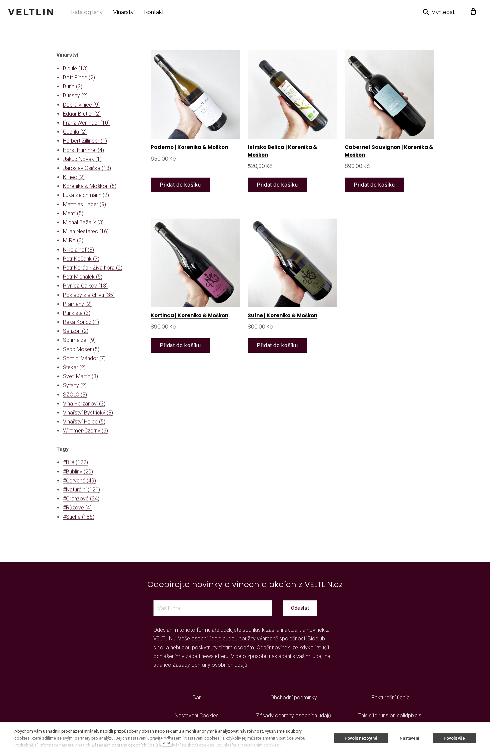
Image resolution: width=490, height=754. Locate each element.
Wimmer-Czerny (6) (85, 430)
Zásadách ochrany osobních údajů (124, 745)
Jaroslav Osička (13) (87, 168)
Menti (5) (73, 213)
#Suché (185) (78, 517)
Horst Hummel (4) (83, 150)
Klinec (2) (74, 177)
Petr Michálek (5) (82, 277)
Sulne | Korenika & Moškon (282, 315)
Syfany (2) (75, 385)
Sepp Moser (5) (81, 349)
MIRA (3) (73, 240)
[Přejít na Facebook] (91, 697)
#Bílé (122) (75, 462)
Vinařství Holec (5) (84, 421)
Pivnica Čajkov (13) (85, 286)
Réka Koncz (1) (81, 322)
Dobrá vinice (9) (81, 105)
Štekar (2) (74, 367)
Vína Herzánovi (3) (84, 403)
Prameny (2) (77, 304)
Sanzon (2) (75, 331)
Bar (197, 697)
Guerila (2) (75, 132)
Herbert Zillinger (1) (85, 141)
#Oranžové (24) (81, 498)
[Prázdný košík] (473, 12)
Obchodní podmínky (293, 697)
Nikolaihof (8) (78, 250)
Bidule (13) (75, 68)
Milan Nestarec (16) (86, 231)
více (166, 742)
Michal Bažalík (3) (83, 222)
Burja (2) (72, 86)
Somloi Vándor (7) (84, 358)
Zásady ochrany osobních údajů (209, 665)
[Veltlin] (30, 12)
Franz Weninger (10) (86, 123)
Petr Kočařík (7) (81, 259)
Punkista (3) (76, 313)
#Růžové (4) (77, 507)
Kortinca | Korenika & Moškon (189, 315)
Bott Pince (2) (79, 77)
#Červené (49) (79, 480)
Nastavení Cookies (197, 715)
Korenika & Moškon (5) (89, 186)
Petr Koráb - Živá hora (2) (92, 268)
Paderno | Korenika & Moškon (189, 147)
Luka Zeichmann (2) (86, 195)
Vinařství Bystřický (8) (88, 412)
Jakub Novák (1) (82, 159)
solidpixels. (410, 715)
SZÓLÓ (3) (75, 394)
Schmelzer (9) (79, 340)
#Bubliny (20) (78, 471)
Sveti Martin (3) (80, 376)
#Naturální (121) (81, 489)
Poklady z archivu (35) (89, 295)
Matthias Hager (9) (84, 204)
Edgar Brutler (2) (82, 114)
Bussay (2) (75, 95)
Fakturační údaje (391, 697)
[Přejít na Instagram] (107, 697)
